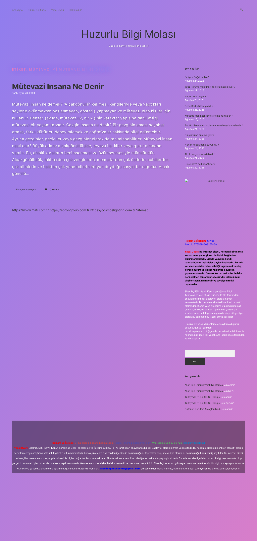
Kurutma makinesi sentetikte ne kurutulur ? (209, 115)
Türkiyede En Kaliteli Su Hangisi (202, 396)
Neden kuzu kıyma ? (196, 96)
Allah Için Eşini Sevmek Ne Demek (204, 384)
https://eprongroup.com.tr (69, 210)
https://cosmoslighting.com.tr (112, 210)
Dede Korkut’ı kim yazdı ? (199, 106)
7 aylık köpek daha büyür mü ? (202, 144)
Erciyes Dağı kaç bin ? (197, 77)
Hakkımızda (75, 9)
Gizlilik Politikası (37, 9)
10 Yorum (53, 189)
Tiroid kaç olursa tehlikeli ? (200, 154)
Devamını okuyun (28, 190)
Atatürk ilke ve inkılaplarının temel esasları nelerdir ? (214, 125)
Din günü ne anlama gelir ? (199, 135)
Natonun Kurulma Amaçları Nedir (203, 409)
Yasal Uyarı (57, 9)
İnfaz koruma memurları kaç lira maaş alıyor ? (210, 86)
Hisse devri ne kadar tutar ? (200, 163)
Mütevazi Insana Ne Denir (58, 86)
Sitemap (142, 210)
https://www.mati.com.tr (30, 210)
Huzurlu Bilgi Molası (128, 34)
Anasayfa (17, 9)
